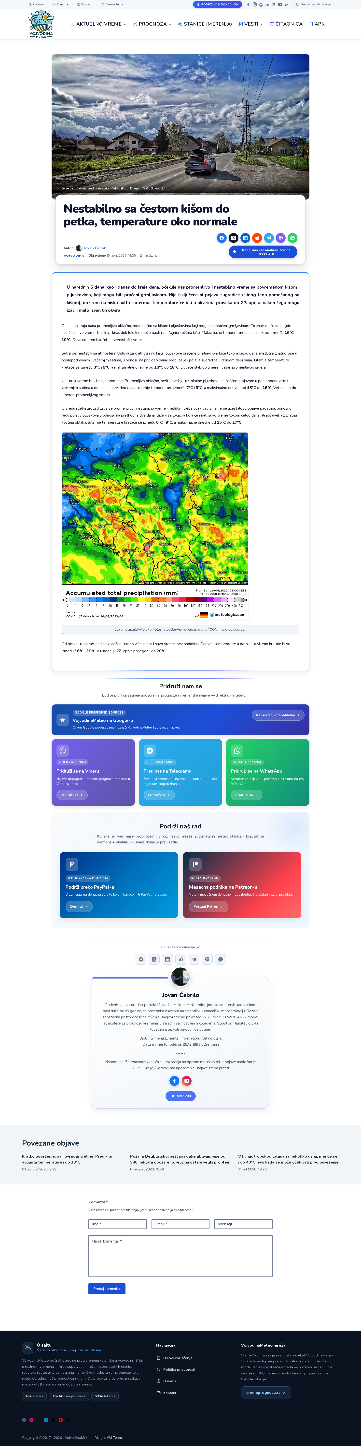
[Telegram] (269, 238)
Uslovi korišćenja (177, 1357)
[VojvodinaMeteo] (41, 24)
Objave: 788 (180, 1096)
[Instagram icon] (187, 1081)
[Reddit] (257, 238)
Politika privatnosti (179, 1369)
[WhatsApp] (292, 238)
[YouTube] (280, 4)
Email (161, 1224)
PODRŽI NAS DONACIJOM (219, 4)
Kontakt (169, 1392)
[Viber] (281, 238)
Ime (96, 1224)
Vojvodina (74, 255)
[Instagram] (254, 4)
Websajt (225, 1224)
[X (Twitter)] (233, 238)
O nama (169, 1381)
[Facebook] (248, 4)
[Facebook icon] (174, 1081)
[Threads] (261, 4)
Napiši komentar (107, 1241)
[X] (274, 4)
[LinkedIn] (267, 4)
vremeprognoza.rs (263, 1392)
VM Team (114, 1437)
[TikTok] (286, 4)
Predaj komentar (107, 1288)
